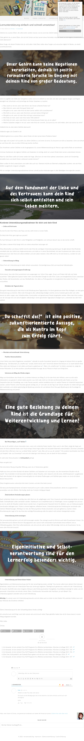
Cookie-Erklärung (61, 736)
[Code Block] (35, 679)
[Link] (37, 679)
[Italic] (21, 679)
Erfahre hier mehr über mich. (60, 713)
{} (39, 678)
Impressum (38, 736)
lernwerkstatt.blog (29, 736)
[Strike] (26, 679)
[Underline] (23, 679)
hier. (65, 20)
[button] (5, 631)
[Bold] (19, 679)
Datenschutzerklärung (48, 736)
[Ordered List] (28, 679)
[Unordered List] (30, 679)
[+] (41, 678)
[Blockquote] (32, 679)
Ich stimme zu (70, 31)
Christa (12, 28)
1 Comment (19, 28)
